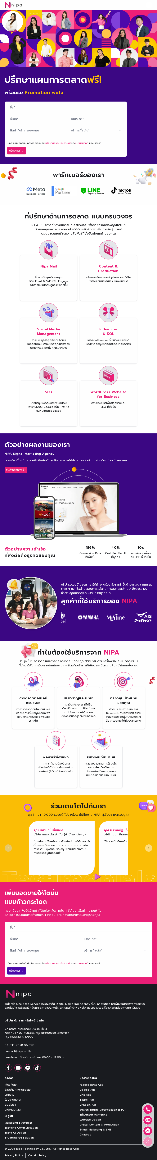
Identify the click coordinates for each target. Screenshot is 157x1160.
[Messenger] (147, 1130)
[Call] (147, 1109)
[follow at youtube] (18, 1068)
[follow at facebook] (8, 1068)
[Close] (147, 1141)
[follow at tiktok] (37, 1068)
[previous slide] (8, 848)
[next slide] (148, 848)
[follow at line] (27, 1068)
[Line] (147, 1120)
